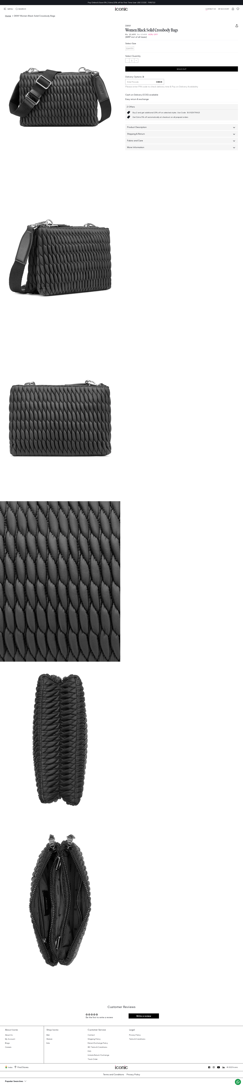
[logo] (121, 8)
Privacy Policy (135, 1035)
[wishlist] (238, 9)
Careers (8, 1047)
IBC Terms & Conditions (97, 1047)
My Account (10, 1039)
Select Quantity (133, 56)
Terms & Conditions (137, 1039)
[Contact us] (238, 1082)
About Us (9, 1035)
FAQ (89, 1051)
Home (8, 16)
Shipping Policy (94, 1039)
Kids (48, 1043)
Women (49, 1039)
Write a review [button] (143, 1016)
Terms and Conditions (113, 1074)
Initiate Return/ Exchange (98, 1055)
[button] (8, 9)
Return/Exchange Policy (98, 1043)
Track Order (92, 1059)
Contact (91, 1035)
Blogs (7, 1043)
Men (48, 1035)
